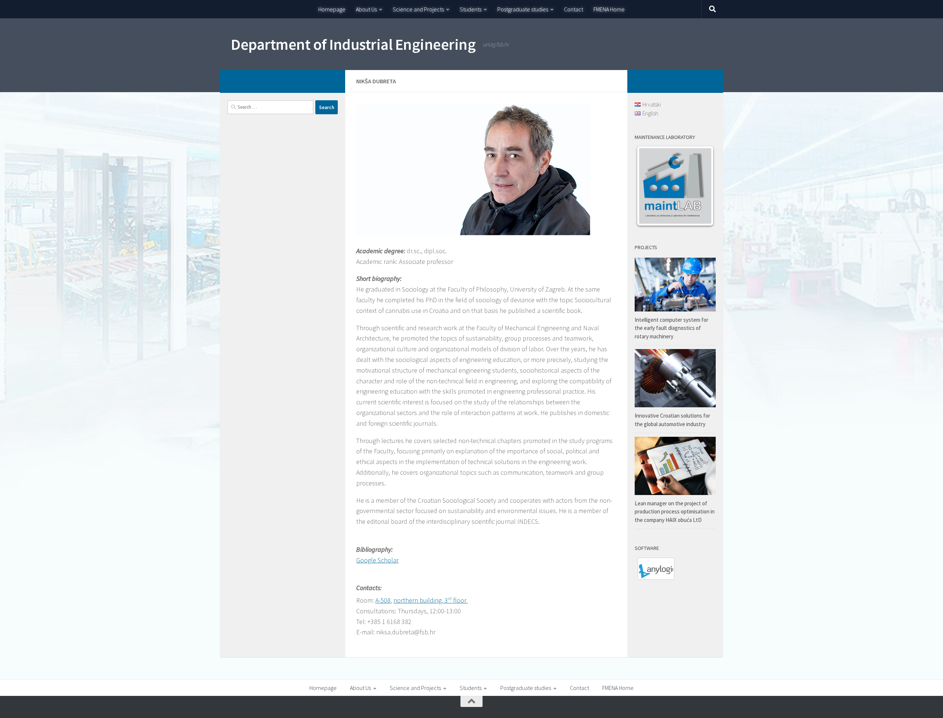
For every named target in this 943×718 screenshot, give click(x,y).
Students (470, 9)
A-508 (382, 600)
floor (460, 600)
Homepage (332, 9)
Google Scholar (377, 560)
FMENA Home (609, 9)
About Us (366, 9)
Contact (573, 9)
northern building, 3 (420, 600)
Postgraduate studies (522, 9)
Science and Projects (418, 9)
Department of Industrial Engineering (353, 44)
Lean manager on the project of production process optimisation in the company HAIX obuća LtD (675, 511)
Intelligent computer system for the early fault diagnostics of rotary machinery (671, 328)
